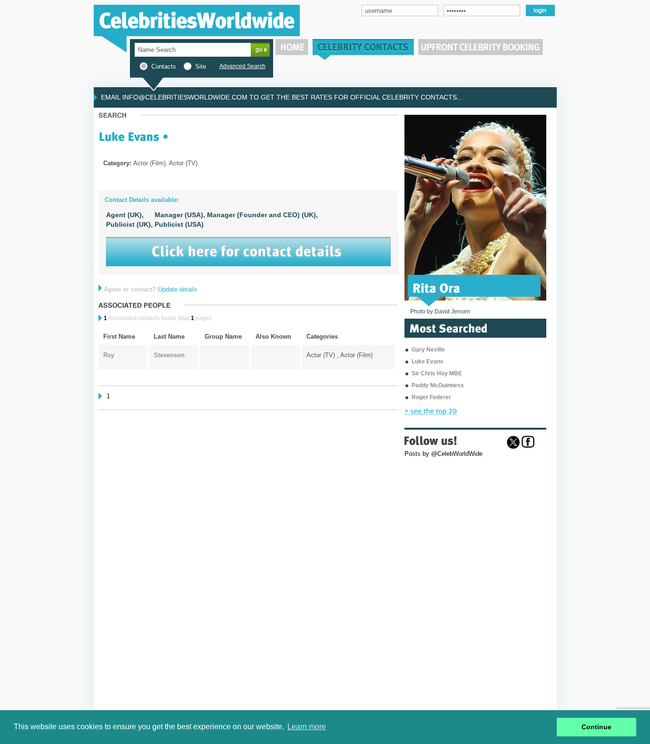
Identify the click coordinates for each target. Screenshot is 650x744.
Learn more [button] (306, 727)
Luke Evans (427, 361)
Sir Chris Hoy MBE (437, 373)
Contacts (163, 66)
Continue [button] (596, 727)
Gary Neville (428, 349)
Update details (177, 289)
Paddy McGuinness (438, 385)
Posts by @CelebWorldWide (443, 453)
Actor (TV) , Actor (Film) (339, 355)
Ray (108, 355)
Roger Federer (431, 397)
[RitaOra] (437, 287)
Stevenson (169, 355)
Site (200, 66)
